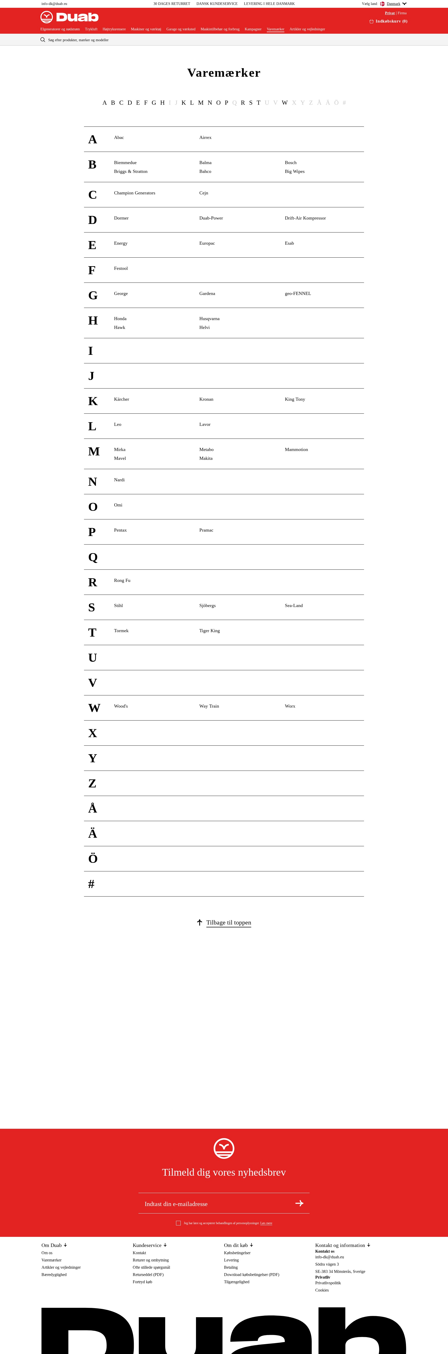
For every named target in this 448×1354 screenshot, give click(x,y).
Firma (402, 13)
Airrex (205, 137)
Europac (207, 243)
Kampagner (253, 29)
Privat (390, 13)
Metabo (206, 449)
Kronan (206, 399)
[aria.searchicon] (42, 39)
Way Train (209, 706)
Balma (205, 162)
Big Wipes (295, 171)
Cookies (322, 1290)
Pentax (120, 530)
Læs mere (266, 1223)
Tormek (121, 630)
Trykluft (91, 29)
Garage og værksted (180, 29)
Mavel (120, 458)
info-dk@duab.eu (54, 4)
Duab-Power (211, 218)
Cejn (203, 192)
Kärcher (121, 399)
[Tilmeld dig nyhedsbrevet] (299, 1203)
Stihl (118, 605)
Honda (120, 318)
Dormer (121, 218)
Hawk (119, 327)
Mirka (119, 449)
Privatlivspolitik (328, 1283)
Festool (121, 268)
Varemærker (275, 29)
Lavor (205, 424)
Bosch (291, 162)
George (121, 293)
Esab (289, 243)
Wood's (121, 706)
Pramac (206, 530)
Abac (119, 137)
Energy (121, 243)
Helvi (204, 327)
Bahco (205, 171)
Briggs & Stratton (131, 171)
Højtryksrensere (114, 29)
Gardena (207, 293)
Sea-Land (294, 605)
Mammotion (296, 449)
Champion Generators (134, 192)
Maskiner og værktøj (146, 29)
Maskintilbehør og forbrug (220, 29)
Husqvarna (209, 318)
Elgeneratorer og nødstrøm (60, 29)
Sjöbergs (207, 605)
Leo (117, 424)
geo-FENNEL (298, 293)
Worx (290, 706)
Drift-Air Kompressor (305, 218)
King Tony (295, 399)
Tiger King (209, 630)
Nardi (119, 479)
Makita (206, 458)
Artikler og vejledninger (307, 29)
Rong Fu (122, 580)
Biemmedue (125, 162)
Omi (118, 504)
